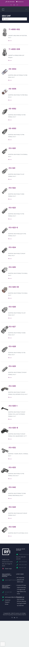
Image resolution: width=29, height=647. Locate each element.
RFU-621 (11, 168)
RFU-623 (12, 207)
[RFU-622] (4, 191)
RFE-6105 (12, 89)
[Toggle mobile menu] (26, 9)
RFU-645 (12, 527)
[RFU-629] (4, 369)
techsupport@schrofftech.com (9, 597)
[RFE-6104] (4, 72)
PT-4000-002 (14, 29)
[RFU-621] (4, 171)
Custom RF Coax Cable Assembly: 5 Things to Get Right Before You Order (21, 589)
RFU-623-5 (13, 227)
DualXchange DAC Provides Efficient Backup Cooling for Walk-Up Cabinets (21, 601)
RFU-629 (12, 366)
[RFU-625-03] (4, 290)
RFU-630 (12, 386)
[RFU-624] (4, 250)
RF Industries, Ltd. (17, 613)
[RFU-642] (4, 490)
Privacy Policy (10, 614)
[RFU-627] (4, 330)
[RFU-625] (4, 270)
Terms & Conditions (18, 614)
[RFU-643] (4, 510)
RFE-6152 (12, 108)
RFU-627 (12, 326)
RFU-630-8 (13, 428)
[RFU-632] (4, 451)
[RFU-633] (4, 470)
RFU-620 (12, 148)
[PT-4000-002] (4, 32)
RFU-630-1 (12, 406)
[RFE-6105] (4, 92)
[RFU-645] (4, 530)
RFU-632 (12, 447)
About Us (24, 614)
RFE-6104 (12, 69)
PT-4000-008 (14, 49)
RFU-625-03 (13, 287)
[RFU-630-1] (4, 409)
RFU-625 (12, 267)
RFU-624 (12, 247)
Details (10, 40)
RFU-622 (12, 188)
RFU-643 (12, 507)
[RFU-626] (4, 310)
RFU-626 (12, 307)
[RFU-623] (4, 211)
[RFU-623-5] (4, 230)
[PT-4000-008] (4, 52)
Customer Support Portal (7, 602)
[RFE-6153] (4, 131)
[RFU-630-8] (4, 431)
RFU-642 (12, 487)
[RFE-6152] (4, 112)
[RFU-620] (4, 151)
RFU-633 (12, 467)
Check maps (8, 568)
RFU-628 (12, 346)
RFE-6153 (12, 128)
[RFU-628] (4, 349)
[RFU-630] (4, 389)
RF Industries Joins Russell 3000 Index (20, 579)
